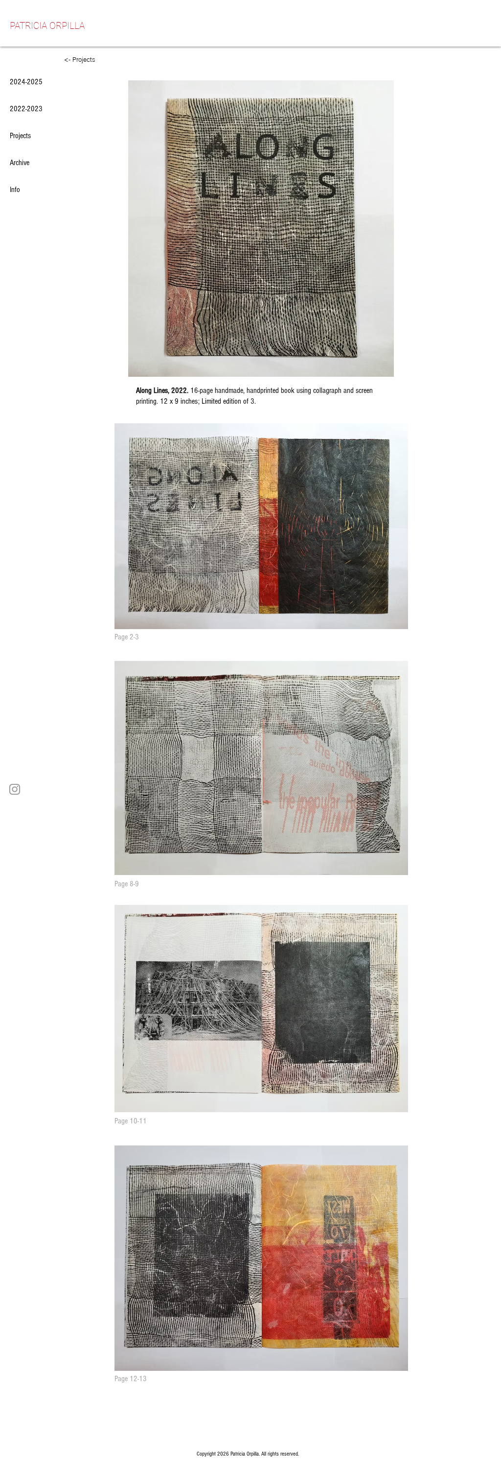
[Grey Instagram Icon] (14, 789)
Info (15, 189)
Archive (19, 162)
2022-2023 (26, 108)
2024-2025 (26, 81)
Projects (20, 135)
